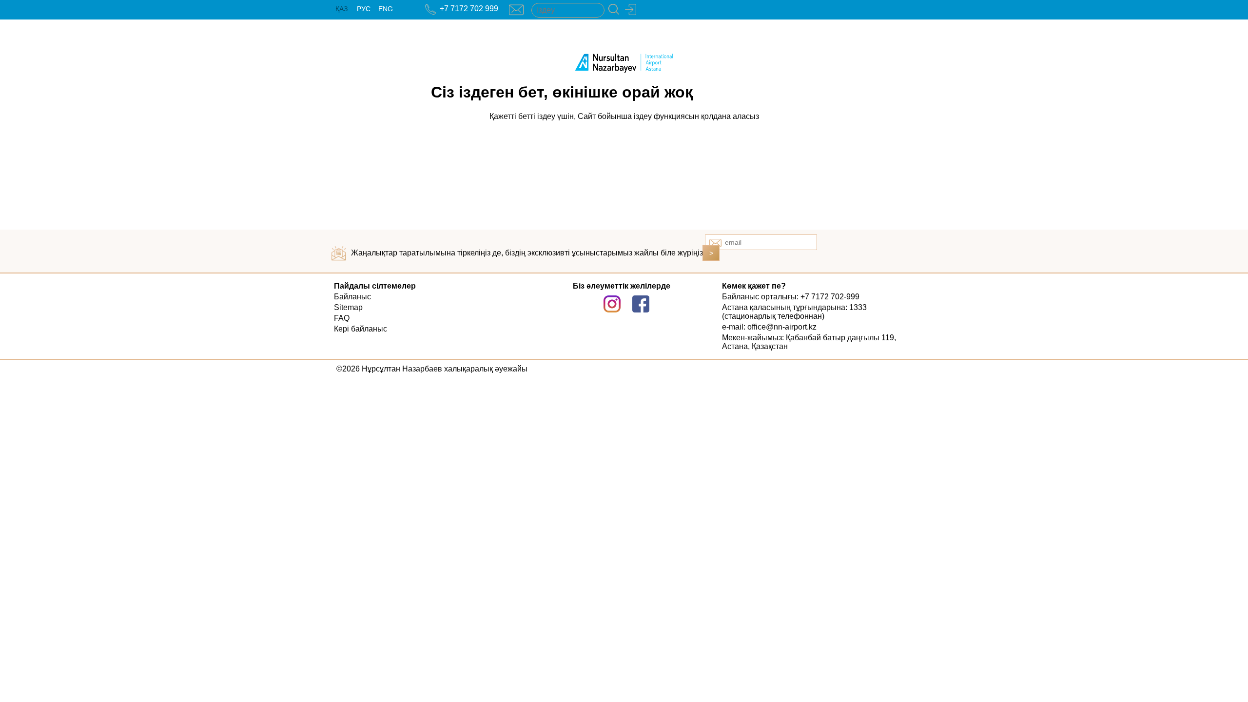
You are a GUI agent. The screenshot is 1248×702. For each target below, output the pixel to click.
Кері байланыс (360, 329)
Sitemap (348, 307)
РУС (363, 9)
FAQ (342, 318)
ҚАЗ (341, 9)
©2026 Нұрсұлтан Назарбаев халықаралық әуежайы (431, 369)
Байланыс (352, 296)
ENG (385, 9)
